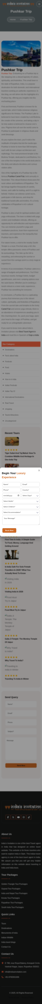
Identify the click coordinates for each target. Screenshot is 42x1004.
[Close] (39, 470)
